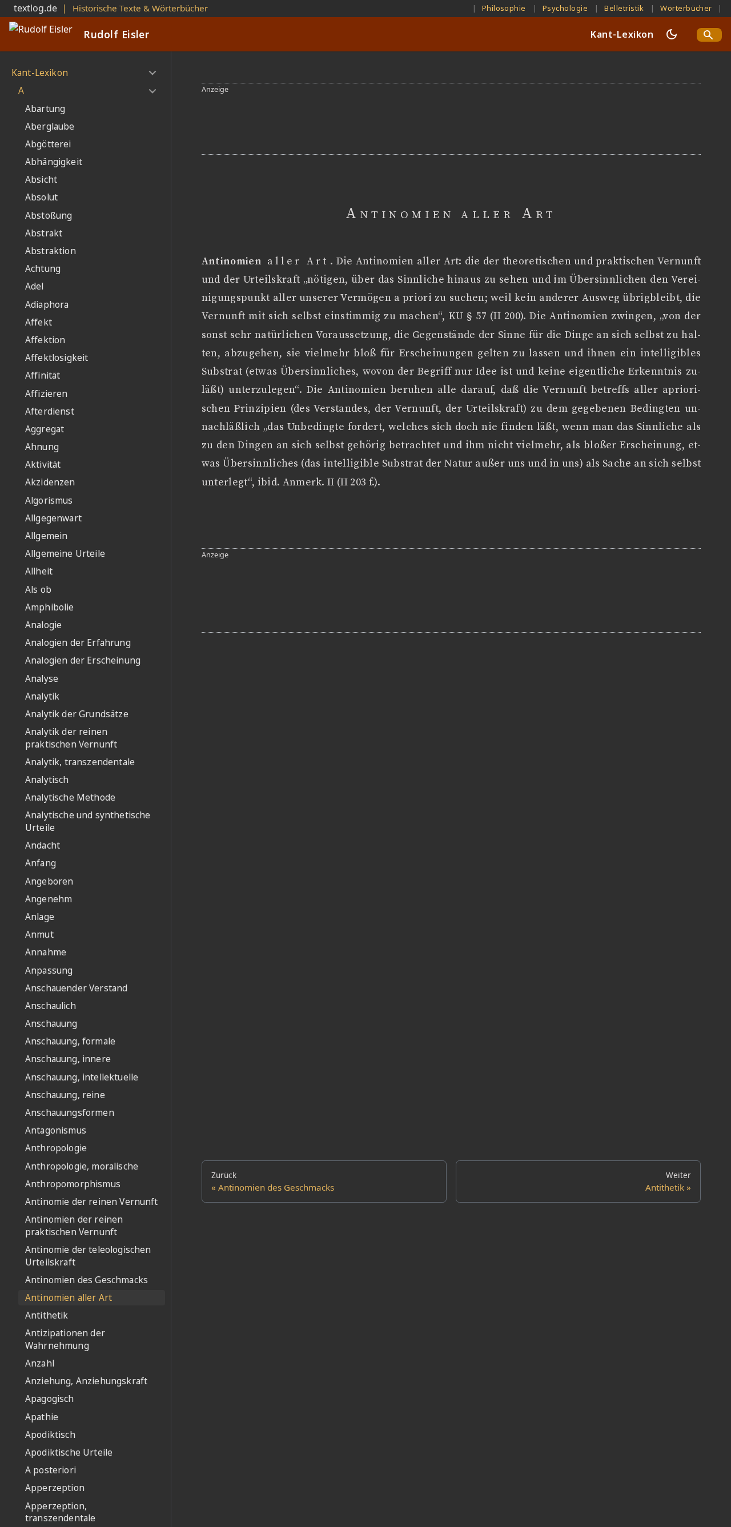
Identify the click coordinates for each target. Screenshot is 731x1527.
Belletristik (624, 8)
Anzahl (39, 1363)
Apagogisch (49, 1399)
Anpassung (49, 971)
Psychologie (565, 8)
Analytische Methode (70, 797)
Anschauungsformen (69, 1113)
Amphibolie (49, 607)
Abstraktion (50, 251)
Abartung (45, 109)
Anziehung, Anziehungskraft (86, 1381)
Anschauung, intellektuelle (81, 1077)
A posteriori (50, 1470)
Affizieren (46, 394)
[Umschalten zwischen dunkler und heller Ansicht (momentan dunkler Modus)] (671, 34)
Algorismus (49, 501)
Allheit (39, 571)
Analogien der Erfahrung (78, 643)
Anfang (40, 863)
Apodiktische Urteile (69, 1452)
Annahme (45, 952)
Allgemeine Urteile (65, 554)
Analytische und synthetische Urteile (87, 821)
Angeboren (49, 881)
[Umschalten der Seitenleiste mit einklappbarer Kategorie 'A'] (152, 91)
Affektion (45, 340)
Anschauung (51, 1024)
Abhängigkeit (53, 162)
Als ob (38, 590)
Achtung (43, 269)
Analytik (42, 696)
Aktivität (43, 465)
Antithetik (47, 1315)
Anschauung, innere (68, 1059)
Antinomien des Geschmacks (86, 1280)
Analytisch (47, 780)
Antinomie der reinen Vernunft (91, 1202)
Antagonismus (55, 1130)
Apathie (41, 1417)
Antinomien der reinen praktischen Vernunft (74, 1225)
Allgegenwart (53, 518)
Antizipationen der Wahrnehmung (65, 1339)
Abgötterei (48, 144)
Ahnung (42, 447)
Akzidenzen (50, 482)
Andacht (42, 845)
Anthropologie (56, 1148)
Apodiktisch (50, 1435)
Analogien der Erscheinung (82, 660)
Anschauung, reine (65, 1095)
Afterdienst (49, 411)
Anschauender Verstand (76, 988)
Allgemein (46, 536)
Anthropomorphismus (73, 1184)
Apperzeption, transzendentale (60, 1512)
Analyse (41, 679)
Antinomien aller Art (68, 1298)
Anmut (39, 935)
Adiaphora (47, 305)
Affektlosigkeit (56, 358)
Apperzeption (55, 1488)
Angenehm (48, 899)
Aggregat (44, 429)
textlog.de (35, 8)
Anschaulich (50, 1006)
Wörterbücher (686, 8)
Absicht (41, 180)
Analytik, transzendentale (80, 762)
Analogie (43, 625)
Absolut (41, 197)
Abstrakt (43, 233)
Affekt (38, 322)
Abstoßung (48, 216)
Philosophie (504, 8)
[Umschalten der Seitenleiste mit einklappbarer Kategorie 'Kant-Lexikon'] (152, 73)
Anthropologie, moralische (81, 1166)
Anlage (39, 917)
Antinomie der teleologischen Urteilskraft (88, 1256)
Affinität (42, 375)
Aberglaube (50, 126)
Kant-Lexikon (622, 34)
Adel (34, 286)
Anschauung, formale (70, 1041)
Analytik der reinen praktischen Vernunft (71, 738)
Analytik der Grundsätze (76, 714)
